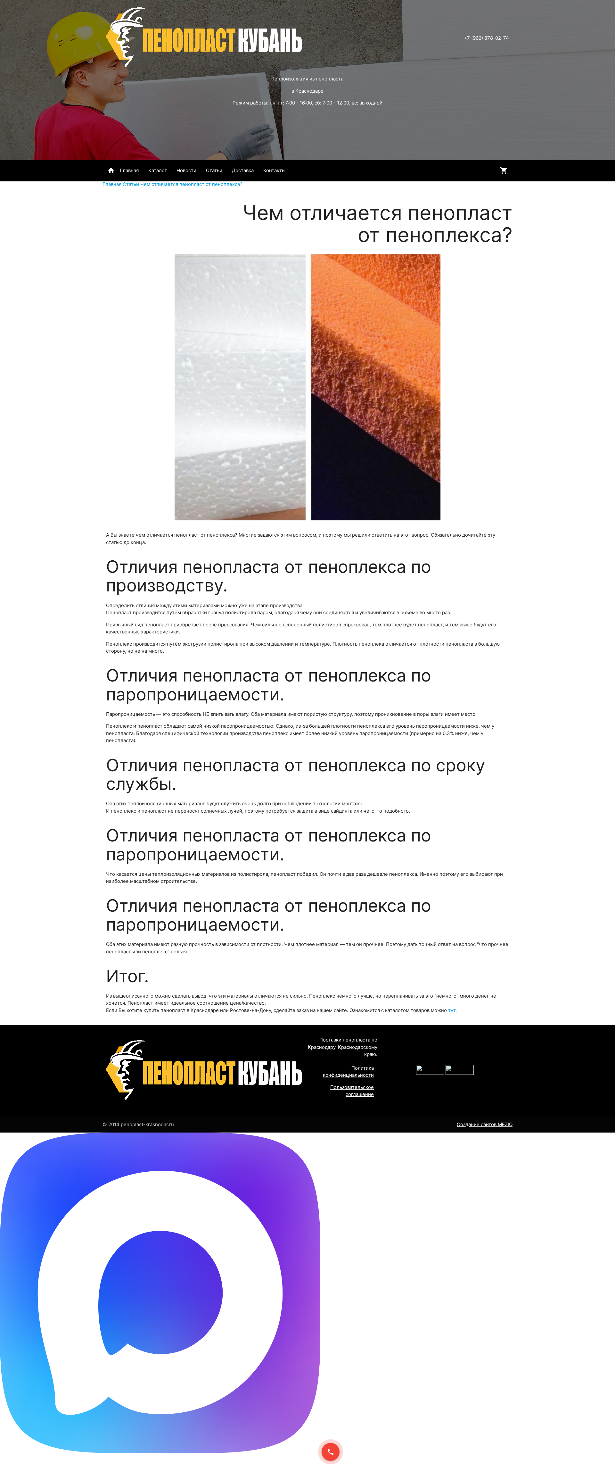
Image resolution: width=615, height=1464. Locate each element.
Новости (186, 170)
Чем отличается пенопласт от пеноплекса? (191, 184)
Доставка (243, 170)
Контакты (274, 170)
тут (451, 1010)
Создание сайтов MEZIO (484, 1124)
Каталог (157, 170)
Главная (123, 170)
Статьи (214, 170)
